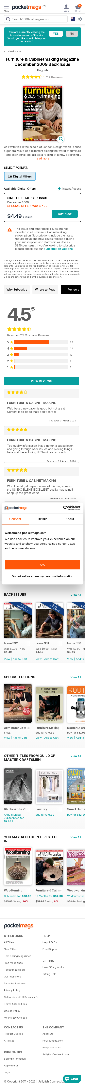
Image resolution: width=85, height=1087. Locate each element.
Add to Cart (20, 658)
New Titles (10, 949)
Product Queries (13, 1033)
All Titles (9, 942)
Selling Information (15, 1058)
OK (42, 564)
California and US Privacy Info (21, 997)
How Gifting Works (53, 967)
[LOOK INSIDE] (42, 140)
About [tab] (69, 519)
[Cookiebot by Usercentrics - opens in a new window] (63, 508)
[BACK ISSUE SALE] (18, 637)
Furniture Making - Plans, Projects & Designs (49, 727)
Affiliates (9, 1040)
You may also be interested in (30, 837)
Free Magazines (13, 962)
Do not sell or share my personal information (42, 576)
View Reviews (41, 381)
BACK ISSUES (15, 594)
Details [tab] (42, 519)
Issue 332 (11, 643)
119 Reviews (54, 77)
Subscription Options (58, 248)
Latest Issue (14, 51)
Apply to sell (11, 1065)
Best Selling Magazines (17, 956)
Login (7, 1072)
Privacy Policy (12, 990)
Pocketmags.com (52, 1040)
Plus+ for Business (15, 983)
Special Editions (19, 677)
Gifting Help (49, 974)
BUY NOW (65, 214)
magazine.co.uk (51, 1047)
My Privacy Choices (15, 1017)
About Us (47, 1033)
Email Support (50, 949)
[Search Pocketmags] (8, 19)
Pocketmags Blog (14, 969)
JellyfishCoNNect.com (55, 1054)
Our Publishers (12, 976)
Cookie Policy (12, 1010)
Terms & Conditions (15, 1004)
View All (76, 594)
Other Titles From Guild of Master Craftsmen (29, 756)
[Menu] (6, 7)
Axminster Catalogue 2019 (17, 727)
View (7, 658)
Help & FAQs (49, 942)
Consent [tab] (15, 519)
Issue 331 (42, 643)
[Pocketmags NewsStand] (26, 8)
